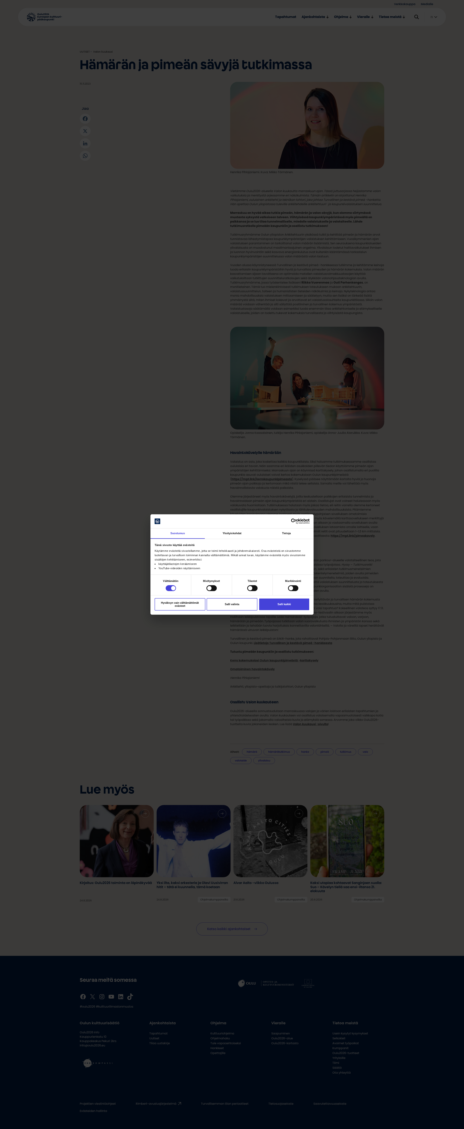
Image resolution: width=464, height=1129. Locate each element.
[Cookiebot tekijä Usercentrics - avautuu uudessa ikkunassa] (294, 521)
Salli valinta (232, 604)
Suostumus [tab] (177, 533)
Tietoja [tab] (286, 533)
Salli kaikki (284, 604)
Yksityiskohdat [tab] (232, 533)
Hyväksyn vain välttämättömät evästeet (180, 604)
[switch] (211, 588)
